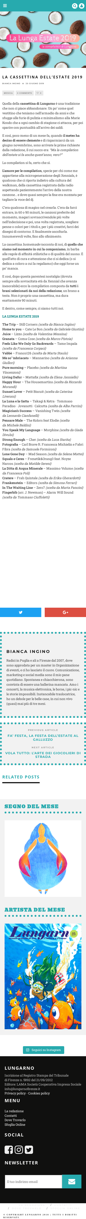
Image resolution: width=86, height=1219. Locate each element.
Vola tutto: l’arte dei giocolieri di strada (43, 755)
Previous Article (43, 730)
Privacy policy (15, 1093)
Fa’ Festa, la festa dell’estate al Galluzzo (43, 738)
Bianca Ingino (11, 83)
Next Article (43, 747)
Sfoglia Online (15, 1124)
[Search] (75, 5)
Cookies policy (39, 1093)
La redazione (14, 1111)
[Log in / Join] (81, 5)
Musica (8, 93)
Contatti (11, 1115)
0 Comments (24, 93)
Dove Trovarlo (15, 1120)
